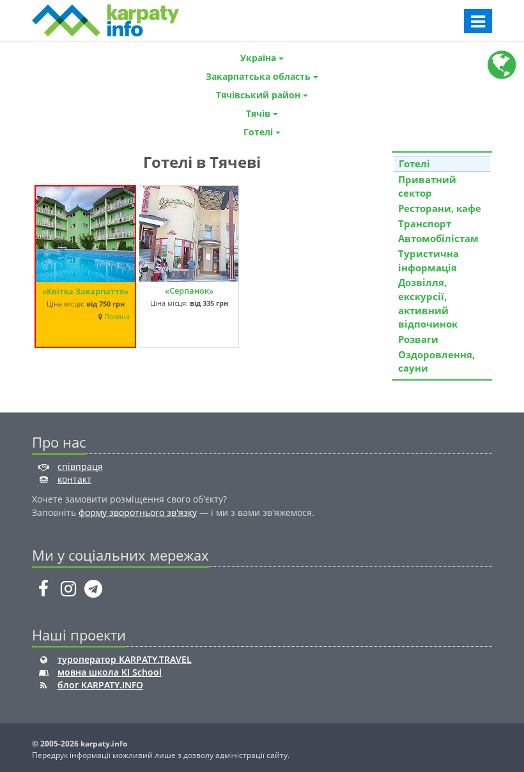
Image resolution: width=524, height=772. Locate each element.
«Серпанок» (189, 290)
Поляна (117, 316)
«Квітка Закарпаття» (85, 291)
